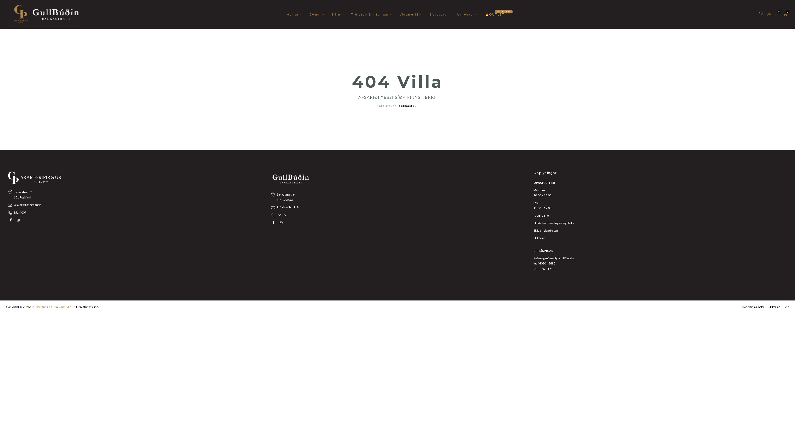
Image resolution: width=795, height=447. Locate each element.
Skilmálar (539, 238)
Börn (336, 14)
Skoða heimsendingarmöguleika (554, 223)
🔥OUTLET (498, 13)
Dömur (315, 14)
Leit (786, 307)
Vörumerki (409, 14)
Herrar (293, 14)
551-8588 (283, 215)
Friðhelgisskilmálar (752, 307)
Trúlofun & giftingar (370, 14)
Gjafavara (438, 14)
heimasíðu (408, 105)
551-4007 (20, 212)
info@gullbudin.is (288, 207)
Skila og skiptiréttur (546, 230)
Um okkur (466, 14)
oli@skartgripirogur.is (27, 205)
